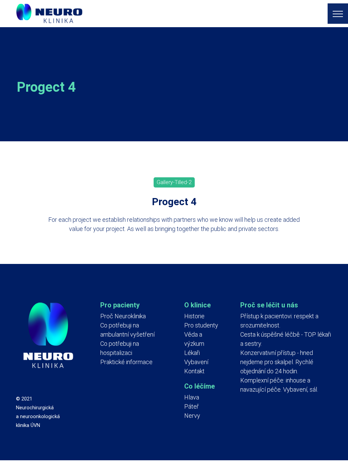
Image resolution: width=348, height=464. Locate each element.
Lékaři (192, 352)
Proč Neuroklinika (123, 316)
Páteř (191, 406)
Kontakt (194, 371)
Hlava (191, 397)
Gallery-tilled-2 (174, 182)
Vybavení (196, 361)
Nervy (192, 415)
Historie (194, 316)
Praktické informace (126, 361)
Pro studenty (201, 325)
